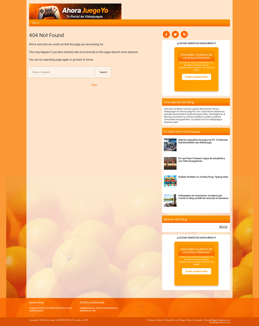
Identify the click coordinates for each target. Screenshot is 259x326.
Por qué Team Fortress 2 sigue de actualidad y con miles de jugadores (201, 159)
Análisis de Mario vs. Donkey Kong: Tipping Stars (203, 177)
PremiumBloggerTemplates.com (217, 320)
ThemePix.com (171, 320)
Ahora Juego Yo (51, 320)
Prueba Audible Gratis (197, 77)
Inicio (35, 22)
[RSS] (184, 37)
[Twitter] (175, 37)
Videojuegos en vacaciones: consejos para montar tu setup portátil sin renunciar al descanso (203, 196)
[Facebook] (166, 37)
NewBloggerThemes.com (219, 322)
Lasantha (198, 320)
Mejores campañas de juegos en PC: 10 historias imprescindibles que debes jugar (203, 141)
